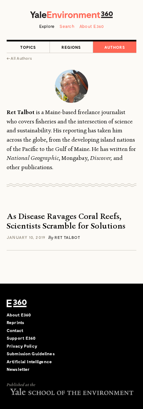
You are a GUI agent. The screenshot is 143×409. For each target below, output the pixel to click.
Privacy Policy (22, 346)
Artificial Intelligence (29, 361)
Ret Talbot (67, 237)
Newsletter (18, 369)
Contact (15, 330)
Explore (47, 26)
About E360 (91, 26)
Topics (28, 47)
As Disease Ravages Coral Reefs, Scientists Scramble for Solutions (66, 221)
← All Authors (19, 58)
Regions (71, 47)
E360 (17, 303)
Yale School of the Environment (71, 391)
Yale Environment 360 (71, 14)
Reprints (15, 322)
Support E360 (21, 338)
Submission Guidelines (31, 353)
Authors (114, 47)
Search (67, 26)
